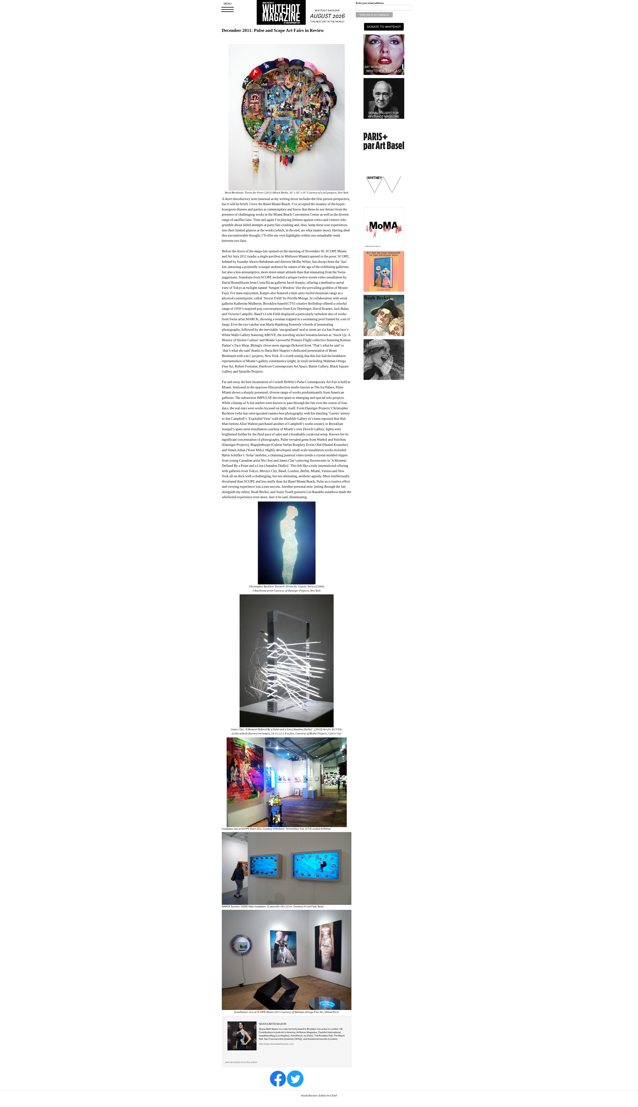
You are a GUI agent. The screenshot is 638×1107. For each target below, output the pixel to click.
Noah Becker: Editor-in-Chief (319, 1095)
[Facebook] (278, 1078)
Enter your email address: (370, 3)
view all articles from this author (241, 1062)
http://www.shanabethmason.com (276, 1044)
